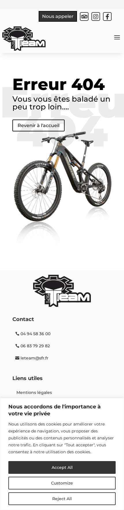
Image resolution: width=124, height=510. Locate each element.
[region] (62, 454)
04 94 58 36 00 (35, 333)
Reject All (62, 498)
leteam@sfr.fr (34, 358)
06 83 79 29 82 (35, 345)
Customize (62, 483)
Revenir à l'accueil (38, 125)
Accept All (62, 467)
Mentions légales (34, 392)
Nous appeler (58, 16)
